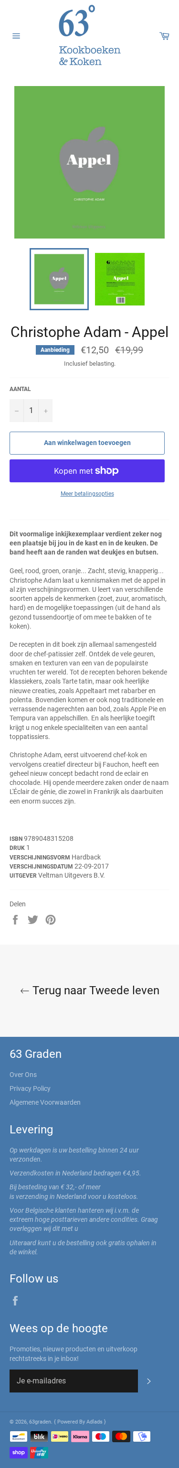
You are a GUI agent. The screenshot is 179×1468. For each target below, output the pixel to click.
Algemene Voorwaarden (45, 1102)
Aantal (20, 389)
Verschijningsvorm (41, 857)
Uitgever (24, 875)
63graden (40, 1422)
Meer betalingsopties (87, 493)
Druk (18, 848)
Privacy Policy (30, 1088)
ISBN (17, 839)
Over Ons (23, 1074)
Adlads (95, 1422)
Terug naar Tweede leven (94, 990)
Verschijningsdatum (42, 866)
